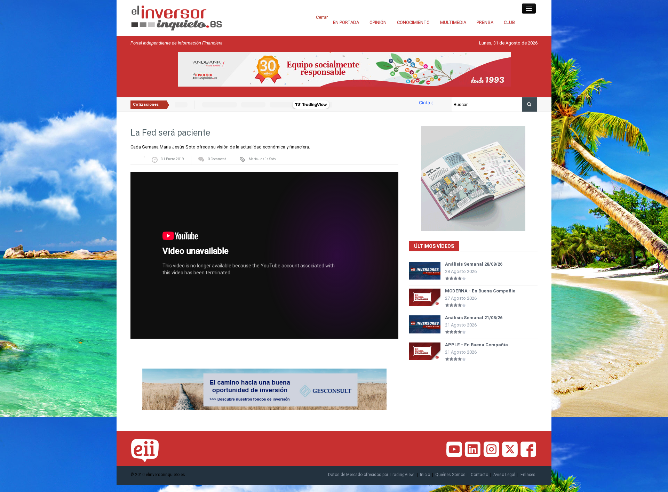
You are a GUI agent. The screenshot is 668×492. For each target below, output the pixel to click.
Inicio (425, 474)
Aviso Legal (504, 474)
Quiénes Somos (450, 474)
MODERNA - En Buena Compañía (480, 290)
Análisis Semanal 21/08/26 (473, 317)
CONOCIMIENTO (413, 22)
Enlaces (527, 474)
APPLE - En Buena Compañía (476, 344)
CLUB (509, 22)
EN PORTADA (346, 22)
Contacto (479, 474)
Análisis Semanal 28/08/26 (473, 264)
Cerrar (322, 17)
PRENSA (485, 22)
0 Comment (217, 159)
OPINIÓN (378, 22)
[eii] (176, 17)
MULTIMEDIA (453, 22)
